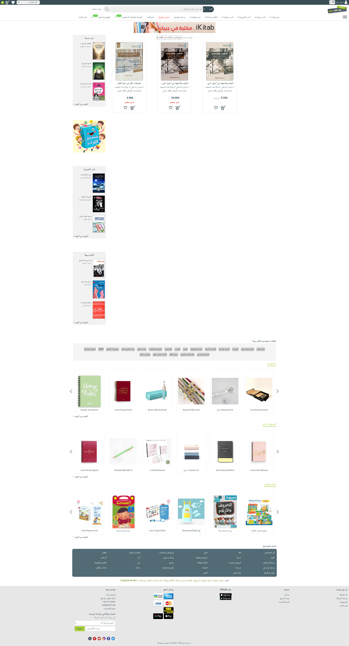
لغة (239, 553)
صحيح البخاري (203, 354)
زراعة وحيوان (168, 558)
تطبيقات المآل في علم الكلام (129, 83)
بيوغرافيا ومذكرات (166, 553)
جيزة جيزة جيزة (86, 281)
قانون (205, 573)
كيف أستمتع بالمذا (85, 83)
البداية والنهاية (196, 349)
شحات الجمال (86, 66)
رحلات (137, 568)
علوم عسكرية (269, 573)
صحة (239, 558)
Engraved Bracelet (191, 410)
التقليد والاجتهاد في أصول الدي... (220, 83)
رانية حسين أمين (85, 86)
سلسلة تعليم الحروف (123, 530)
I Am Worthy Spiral (89, 470)
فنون (205, 553)
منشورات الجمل (112, 349)
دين (138, 563)
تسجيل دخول (340, 2)
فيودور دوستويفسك (84, 199)
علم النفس (237, 573)
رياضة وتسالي (269, 568)
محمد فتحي (86, 305)
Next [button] (71, 391)
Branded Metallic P (123, 470)
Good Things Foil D (123, 410)
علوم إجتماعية (168, 568)
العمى (185, 349)
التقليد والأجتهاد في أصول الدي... (174, 83)
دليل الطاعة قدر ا (85, 174)
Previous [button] (277, 391)
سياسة (238, 568)
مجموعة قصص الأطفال (259, 530)
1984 (100, 349)
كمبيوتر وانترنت (234, 563)
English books (129, 581)
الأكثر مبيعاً (169, 581)
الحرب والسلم (224, 349)
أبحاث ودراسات (145, 581)
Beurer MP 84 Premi (157, 410)
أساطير (104, 558)
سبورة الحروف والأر (225, 530)
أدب (138, 558)
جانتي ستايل (145, 354)
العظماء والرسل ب (85, 43)
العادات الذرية (210, 349)
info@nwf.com (108, 605)
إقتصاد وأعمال (134, 553)
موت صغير (141, 349)
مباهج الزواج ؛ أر (86, 302)
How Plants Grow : (89, 530)
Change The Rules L (89, 410)
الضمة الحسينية (86, 63)
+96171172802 (108, 602)
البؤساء (235, 349)
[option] (259, 391)
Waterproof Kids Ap (191, 530)
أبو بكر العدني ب (85, 177)
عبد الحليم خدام (128, 349)
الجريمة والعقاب (86, 197)
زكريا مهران (86, 219)
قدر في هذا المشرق (85, 260)
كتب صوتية (206, 581)
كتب (227, 581)
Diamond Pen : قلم (225, 410)
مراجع (171, 563)
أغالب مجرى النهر (160, 354)
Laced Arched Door (259, 410)
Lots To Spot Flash (157, 530)
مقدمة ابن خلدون (187, 354)
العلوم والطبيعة (100, 563)
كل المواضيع (270, 553)
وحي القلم (174, 354)
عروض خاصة (193, 581)
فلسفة (204, 568)
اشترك (79, 629)
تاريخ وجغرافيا (201, 558)
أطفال (104, 553)
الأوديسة (168, 349)
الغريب (177, 349)
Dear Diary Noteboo (225, 470)
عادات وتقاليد (101, 568)
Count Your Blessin (259, 470)
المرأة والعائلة (202, 563)
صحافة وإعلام (269, 563)
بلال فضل (87, 284)
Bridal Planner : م (157, 470)
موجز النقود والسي (85, 216)
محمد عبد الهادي (85, 46)
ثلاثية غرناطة (89, 349)
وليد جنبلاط (86, 263)
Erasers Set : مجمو (191, 470)
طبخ (273, 558)
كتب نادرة (158, 581)
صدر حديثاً (180, 581)
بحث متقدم (218, 581)
